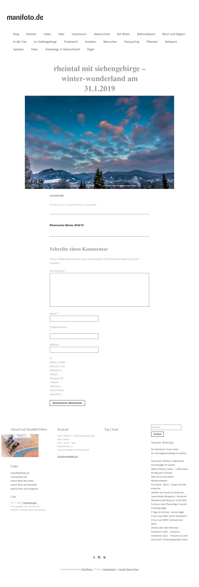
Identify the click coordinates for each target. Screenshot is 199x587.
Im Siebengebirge (45, 41)
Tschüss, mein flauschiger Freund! (169, 504)
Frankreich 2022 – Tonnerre (165, 531)
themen (31, 34)
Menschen (110, 41)
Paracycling (131, 41)
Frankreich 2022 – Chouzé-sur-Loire (169, 535)
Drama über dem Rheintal (164, 527)
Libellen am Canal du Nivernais (167, 492)
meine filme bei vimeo (22, 480)
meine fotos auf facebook (24, 484)
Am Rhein (123, 34)
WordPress (87, 569)
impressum (79, 34)
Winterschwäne (159, 480)
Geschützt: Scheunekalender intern (169, 539)
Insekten (90, 41)
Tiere (34, 49)
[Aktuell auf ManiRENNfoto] (29, 445)
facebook (94, 557)
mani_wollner (91, 204)
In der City (19, 41)
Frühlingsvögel (158, 508)
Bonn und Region (173, 34)
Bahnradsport (146, 34)
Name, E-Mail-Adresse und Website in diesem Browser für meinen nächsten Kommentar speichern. (58, 378)
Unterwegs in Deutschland (62, 49)
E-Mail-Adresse (58, 329)
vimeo (104, 557)
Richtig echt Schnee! (161, 472)
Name (54, 313)
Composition (108, 569)
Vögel (90, 49)
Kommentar (58, 271)
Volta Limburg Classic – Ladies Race (169, 468)
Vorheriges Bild (57, 195)
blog (16, 34)
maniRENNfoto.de (20, 473)
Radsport (171, 41)
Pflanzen (152, 41)
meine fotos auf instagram (24, 488)
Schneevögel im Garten (163, 464)
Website (54, 344)
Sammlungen (30, 502)
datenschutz (102, 34)
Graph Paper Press (129, 569)
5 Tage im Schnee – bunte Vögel (167, 512)
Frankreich (71, 41)
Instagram (99, 557)
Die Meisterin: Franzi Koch (164, 449)
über (61, 34)
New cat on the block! (162, 476)
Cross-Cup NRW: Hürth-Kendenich (169, 516)
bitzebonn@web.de (68, 456)
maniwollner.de (19, 476)
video (47, 34)
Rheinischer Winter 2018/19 (67, 225)
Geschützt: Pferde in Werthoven (167, 460)
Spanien (18, 49)
